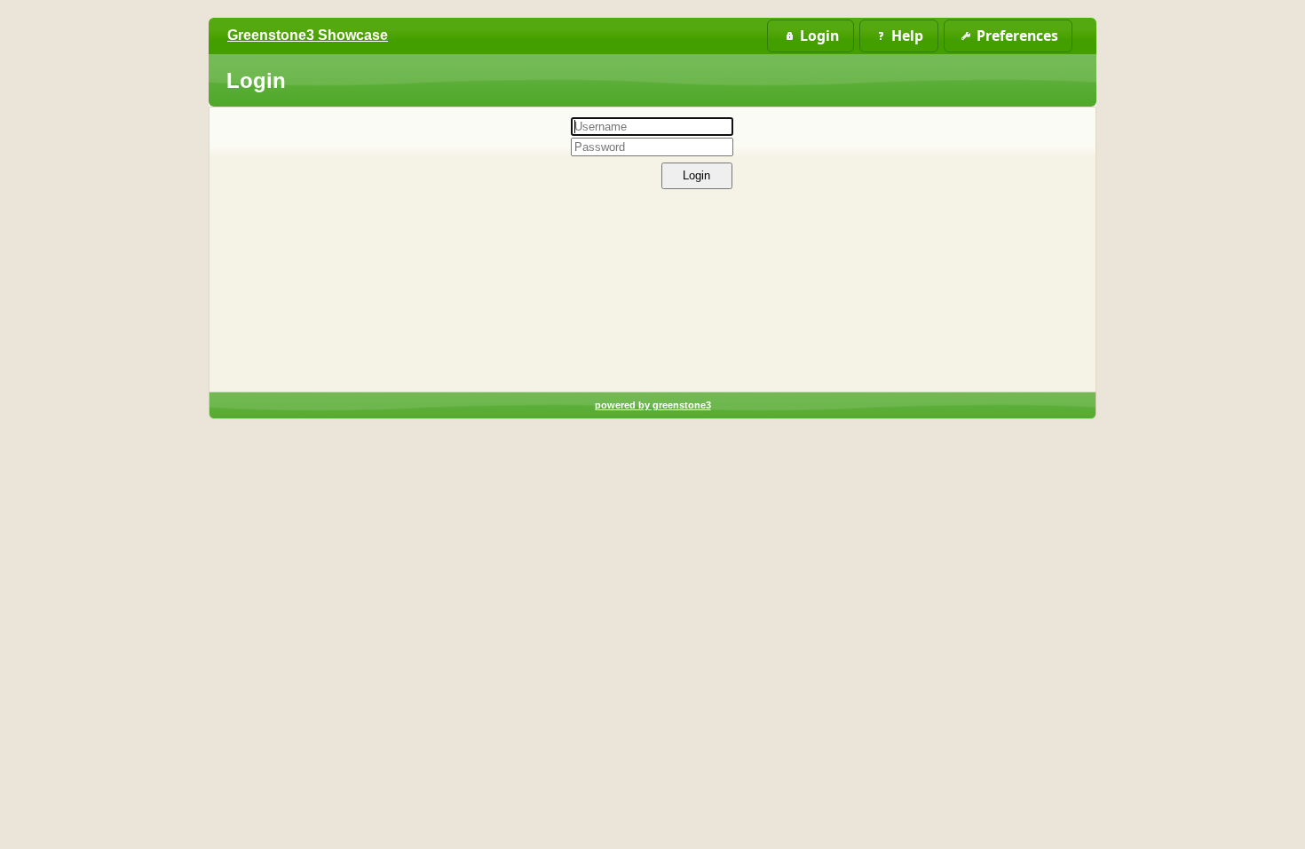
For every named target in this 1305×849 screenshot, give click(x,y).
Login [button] (819, 35)
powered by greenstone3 (653, 405)
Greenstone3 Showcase (307, 35)
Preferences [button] (1017, 35)
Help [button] (907, 35)
